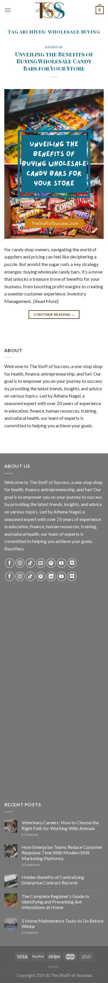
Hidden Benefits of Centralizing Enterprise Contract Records (53, 879)
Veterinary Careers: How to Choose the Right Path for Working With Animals (60, 825)
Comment (30, 834)
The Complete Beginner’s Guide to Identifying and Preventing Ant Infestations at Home (55, 901)
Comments (31, 864)
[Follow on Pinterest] (51, 563)
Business (53, 47)
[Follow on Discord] (72, 563)
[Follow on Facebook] (9, 563)
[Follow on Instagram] (20, 563)
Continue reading (54, 314)
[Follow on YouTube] (61, 563)
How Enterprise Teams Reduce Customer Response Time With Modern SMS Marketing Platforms (62, 852)
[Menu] (7, 10)
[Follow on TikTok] (30, 563)
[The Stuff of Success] (54, 10)
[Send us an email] (41, 563)
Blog (54, 966)
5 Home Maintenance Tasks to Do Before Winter (62, 923)
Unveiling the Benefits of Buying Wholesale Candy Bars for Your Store (54, 61)
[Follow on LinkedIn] (51, 576)
